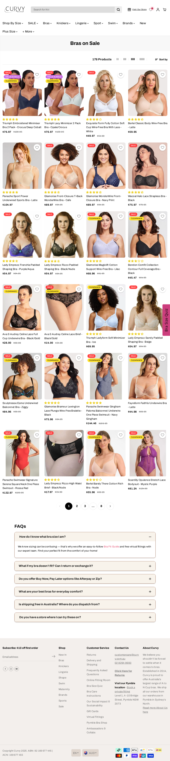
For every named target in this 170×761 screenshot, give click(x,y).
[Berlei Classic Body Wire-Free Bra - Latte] (148, 93)
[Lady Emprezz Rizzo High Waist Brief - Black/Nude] (64, 453)
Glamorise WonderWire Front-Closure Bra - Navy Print (103, 198)
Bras (46, 23)
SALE (32, 23)
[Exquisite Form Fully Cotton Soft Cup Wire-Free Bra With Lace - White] (106, 93)
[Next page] (110, 506)
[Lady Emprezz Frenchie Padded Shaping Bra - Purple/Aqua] (22, 234)
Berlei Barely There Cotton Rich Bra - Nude (104, 485)
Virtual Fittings (95, 716)
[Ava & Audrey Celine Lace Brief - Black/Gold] (64, 307)
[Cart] (165, 10)
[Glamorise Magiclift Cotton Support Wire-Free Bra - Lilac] (106, 234)
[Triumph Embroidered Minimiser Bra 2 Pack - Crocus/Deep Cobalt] (22, 93)
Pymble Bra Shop (97, 722)
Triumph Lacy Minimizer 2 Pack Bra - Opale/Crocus (62, 125)
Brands (128, 23)
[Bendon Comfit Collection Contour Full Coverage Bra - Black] (148, 234)
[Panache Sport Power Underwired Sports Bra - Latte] (22, 165)
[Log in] (158, 10)
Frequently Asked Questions (97, 672)
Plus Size (9, 31)
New (143, 23)
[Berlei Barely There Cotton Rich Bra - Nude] (106, 453)
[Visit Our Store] (137, 9)
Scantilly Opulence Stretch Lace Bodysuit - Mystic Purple (147, 482)
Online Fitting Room (98, 680)
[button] (166, 320)
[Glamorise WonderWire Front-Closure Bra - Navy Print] (106, 165)
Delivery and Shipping (94, 662)
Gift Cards (93, 711)
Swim (112, 23)
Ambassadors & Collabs (96, 730)
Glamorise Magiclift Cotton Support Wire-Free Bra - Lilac (103, 266)
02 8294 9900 (123, 662)
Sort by (163, 59)
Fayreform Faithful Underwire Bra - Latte (147, 405)
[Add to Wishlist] (37, 74)
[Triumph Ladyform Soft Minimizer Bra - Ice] (106, 307)
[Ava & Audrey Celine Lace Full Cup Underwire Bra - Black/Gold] (22, 307)
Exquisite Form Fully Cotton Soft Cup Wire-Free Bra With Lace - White (105, 127)
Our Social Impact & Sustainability (98, 703)
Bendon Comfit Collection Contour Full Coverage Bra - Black (144, 268)
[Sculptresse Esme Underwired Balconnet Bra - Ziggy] (22, 376)
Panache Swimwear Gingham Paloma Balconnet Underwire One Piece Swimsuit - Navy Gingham (103, 412)
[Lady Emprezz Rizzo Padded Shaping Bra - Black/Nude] (64, 234)
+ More (27, 31)
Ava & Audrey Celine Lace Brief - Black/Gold (63, 336)
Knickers (63, 23)
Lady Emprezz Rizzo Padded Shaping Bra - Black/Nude (61, 266)
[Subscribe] (53, 657)
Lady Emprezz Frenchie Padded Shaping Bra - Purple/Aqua (21, 266)
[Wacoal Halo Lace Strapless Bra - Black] (148, 165)
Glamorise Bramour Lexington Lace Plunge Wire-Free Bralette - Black (63, 410)
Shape (62, 677)
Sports (63, 700)
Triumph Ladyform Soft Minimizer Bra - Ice (105, 339)
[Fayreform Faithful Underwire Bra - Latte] (148, 376)
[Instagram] (11, 669)
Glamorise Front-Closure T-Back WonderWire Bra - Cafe (63, 198)
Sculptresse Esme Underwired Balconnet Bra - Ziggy (20, 405)
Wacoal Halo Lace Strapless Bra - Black (147, 198)
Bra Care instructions (94, 693)
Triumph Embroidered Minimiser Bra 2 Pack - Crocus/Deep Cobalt (21, 125)
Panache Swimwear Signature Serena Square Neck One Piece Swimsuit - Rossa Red (20, 484)
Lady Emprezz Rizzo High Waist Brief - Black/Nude (63, 485)
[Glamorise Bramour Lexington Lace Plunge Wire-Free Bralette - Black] (64, 376)
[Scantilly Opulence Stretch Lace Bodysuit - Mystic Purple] (148, 453)
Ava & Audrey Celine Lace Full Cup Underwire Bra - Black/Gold (21, 336)
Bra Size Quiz (95, 685)
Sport (98, 23)
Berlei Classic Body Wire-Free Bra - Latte (148, 125)
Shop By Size (12, 23)
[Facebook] (5, 669)
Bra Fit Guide (111, 546)
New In (63, 654)
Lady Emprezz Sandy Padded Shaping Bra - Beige (145, 339)
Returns (91, 654)
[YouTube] (16, 669)
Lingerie (81, 23)
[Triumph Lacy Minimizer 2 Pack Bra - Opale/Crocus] (64, 93)
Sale (61, 706)
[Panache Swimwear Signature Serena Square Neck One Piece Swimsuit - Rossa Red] (22, 453)
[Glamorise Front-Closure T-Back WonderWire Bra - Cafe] (64, 165)
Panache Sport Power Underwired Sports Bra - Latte (19, 198)
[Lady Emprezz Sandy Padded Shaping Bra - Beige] (148, 307)
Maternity (64, 689)
